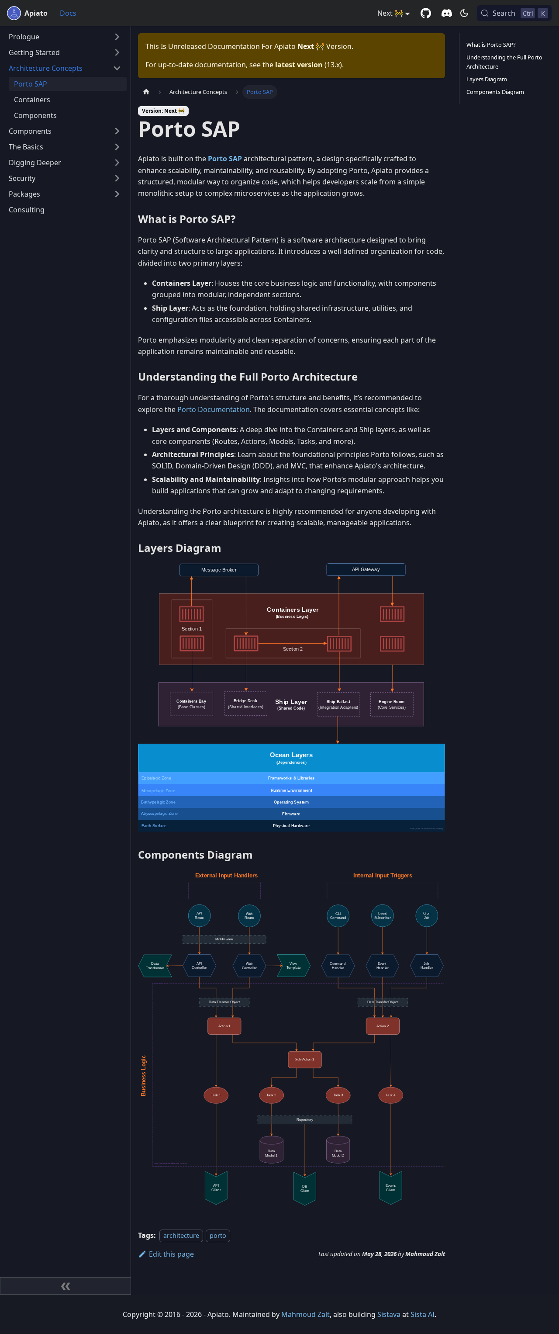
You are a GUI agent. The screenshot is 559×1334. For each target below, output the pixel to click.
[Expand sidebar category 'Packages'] (117, 194)
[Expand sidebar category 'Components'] (117, 131)
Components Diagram (495, 92)
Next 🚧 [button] (390, 13)
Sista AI (423, 1314)
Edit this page (171, 1254)
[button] (65, 37)
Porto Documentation (213, 409)
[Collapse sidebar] (65, 1286)
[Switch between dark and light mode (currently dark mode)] (464, 13)
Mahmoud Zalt (305, 1314)
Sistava (388, 1314)
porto (218, 1235)
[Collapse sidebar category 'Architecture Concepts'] (117, 68)
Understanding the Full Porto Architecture (504, 61)
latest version (299, 64)
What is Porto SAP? (491, 45)
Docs (68, 13)
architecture (181, 1235)
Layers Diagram (486, 79)
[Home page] (146, 92)
